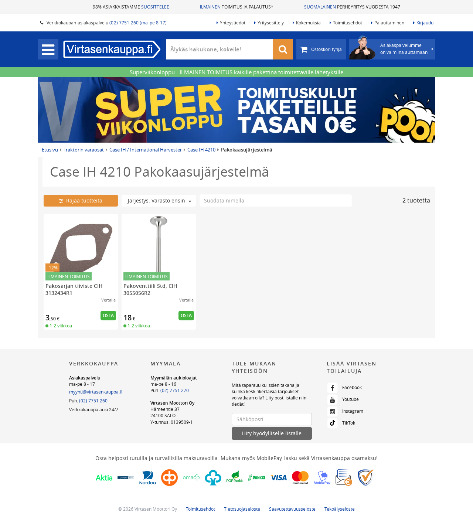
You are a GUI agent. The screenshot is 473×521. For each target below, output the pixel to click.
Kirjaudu (424, 22)
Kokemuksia (308, 22)
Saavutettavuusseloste (292, 509)
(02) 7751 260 (93, 400)
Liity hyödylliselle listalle (272, 433)
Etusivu (50, 149)
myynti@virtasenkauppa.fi (95, 392)
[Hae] (283, 49)
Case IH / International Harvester (145, 149)
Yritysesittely (271, 22)
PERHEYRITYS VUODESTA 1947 (352, 7)
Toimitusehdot (347, 22)
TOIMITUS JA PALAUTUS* (236, 7)
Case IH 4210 (201, 149)
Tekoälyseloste (339, 509)
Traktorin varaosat (84, 149)
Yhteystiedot (232, 22)
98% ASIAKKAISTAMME (131, 7)
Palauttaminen (389, 22)
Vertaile (108, 300)
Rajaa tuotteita (82, 200)
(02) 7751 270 (174, 390)
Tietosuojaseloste (242, 509)
